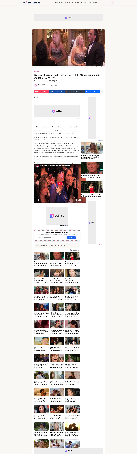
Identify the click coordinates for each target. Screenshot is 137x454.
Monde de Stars (42, 84)
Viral (36, 71)
